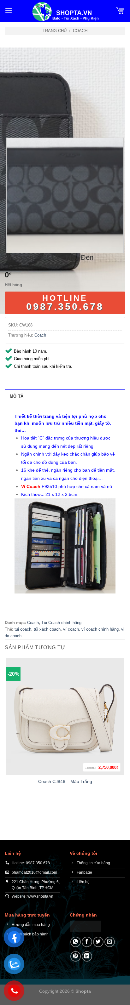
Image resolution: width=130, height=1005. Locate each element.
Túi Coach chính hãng (61, 622)
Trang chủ (55, 30)
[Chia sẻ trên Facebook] (87, 942)
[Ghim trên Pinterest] (75, 956)
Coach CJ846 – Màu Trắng (65, 781)
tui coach (23, 629)
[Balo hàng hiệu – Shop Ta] (65, 12)
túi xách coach (47, 629)
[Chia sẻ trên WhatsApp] (75, 942)
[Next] (28, 120)
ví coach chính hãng (100, 629)
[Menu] (8, 10)
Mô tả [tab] (16, 396)
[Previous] (11, 120)
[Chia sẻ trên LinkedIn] (87, 956)
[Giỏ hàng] (120, 10)
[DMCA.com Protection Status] (85, 925)
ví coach (71, 629)
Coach (80, 30)
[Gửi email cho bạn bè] (109, 942)
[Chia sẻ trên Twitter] (98, 942)
